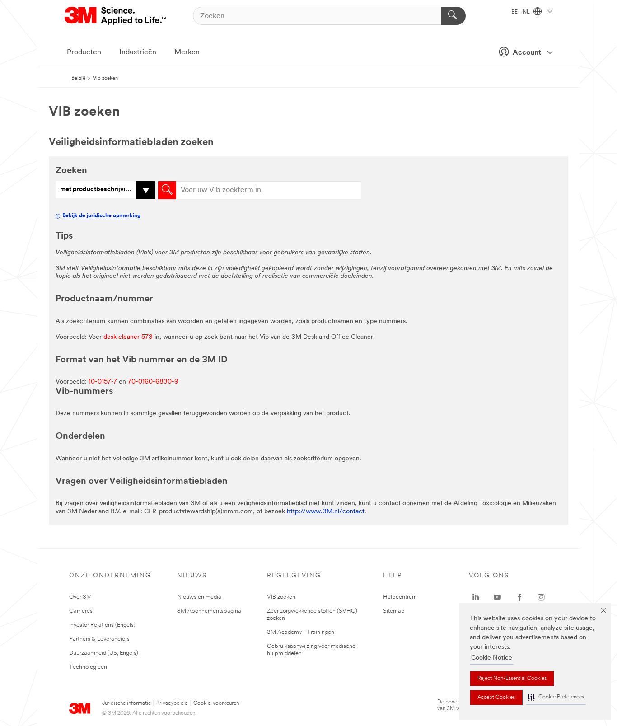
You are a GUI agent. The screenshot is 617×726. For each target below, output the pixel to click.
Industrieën (137, 52)
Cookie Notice (491, 658)
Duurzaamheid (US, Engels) (103, 653)
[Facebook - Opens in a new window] (519, 597)
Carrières (81, 611)
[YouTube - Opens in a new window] (497, 597)
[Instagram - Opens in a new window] (541, 597)
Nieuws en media (199, 597)
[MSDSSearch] (167, 190)
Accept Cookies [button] (496, 697)
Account (527, 52)
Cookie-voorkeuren (216, 703)
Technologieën (88, 667)
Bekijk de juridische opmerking (101, 216)
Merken (187, 52)
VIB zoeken (281, 597)
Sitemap (394, 611)
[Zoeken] (453, 16)
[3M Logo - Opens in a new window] (116, 16)
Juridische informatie (126, 703)
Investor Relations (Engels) (102, 625)
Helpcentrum (400, 597)
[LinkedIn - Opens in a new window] (475, 597)
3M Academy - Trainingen (300, 632)
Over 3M (80, 597)
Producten (84, 52)
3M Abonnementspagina (209, 611)
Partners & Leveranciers (99, 639)
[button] (556, 697)
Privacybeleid (172, 703)
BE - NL (521, 12)
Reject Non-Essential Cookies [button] (512, 678)
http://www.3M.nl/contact (326, 511)
